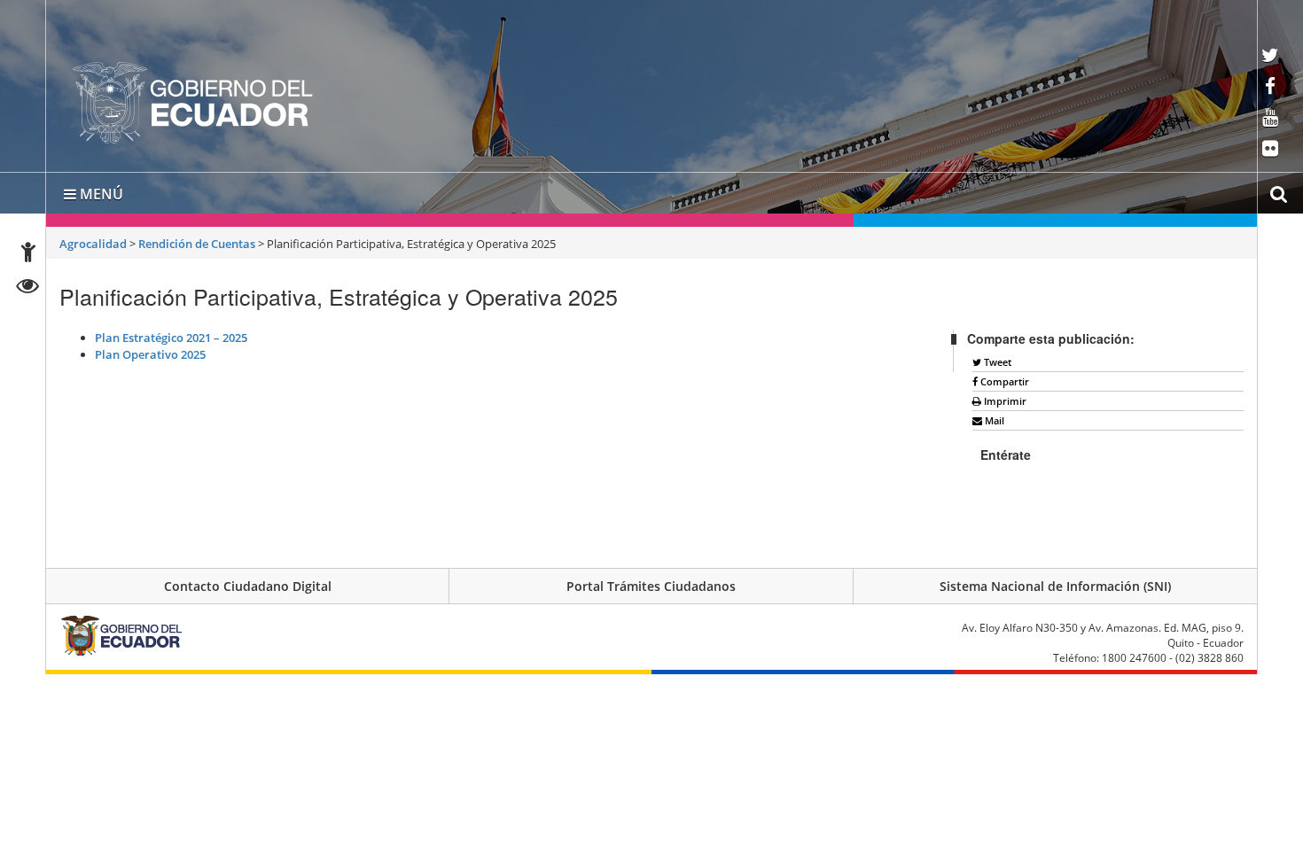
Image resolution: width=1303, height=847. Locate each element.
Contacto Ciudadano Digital (248, 582)
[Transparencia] (28, 288)
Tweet (996, 358)
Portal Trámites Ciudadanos (651, 582)
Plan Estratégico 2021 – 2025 (171, 334)
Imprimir (1003, 397)
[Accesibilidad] (28, 254)
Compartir (1003, 378)
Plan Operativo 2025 (150, 351)
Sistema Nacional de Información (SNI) (1055, 582)
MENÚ (99, 190)
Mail (993, 417)
